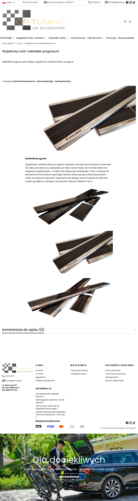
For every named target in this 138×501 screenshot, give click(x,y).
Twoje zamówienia (79, 370)
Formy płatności (112, 370)
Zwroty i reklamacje (114, 380)
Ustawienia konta (78, 373)
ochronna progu (44, 81)
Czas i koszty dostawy (115, 373)
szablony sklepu (109, 428)
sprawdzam (69, 476)
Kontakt (39, 370)
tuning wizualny (63, 81)
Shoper (131, 428)
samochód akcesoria (24, 81)
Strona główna (8, 43)
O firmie (39, 373)
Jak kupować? (111, 377)
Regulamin (41, 377)
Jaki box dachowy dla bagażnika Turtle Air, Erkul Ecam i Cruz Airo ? (50, 415)
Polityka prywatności (45, 380)
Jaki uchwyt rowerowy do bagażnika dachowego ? (47, 407)
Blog (19, 43)
